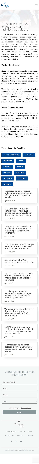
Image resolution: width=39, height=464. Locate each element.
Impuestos (7, 161)
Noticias (6, 172)
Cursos (30, 432)
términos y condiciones (26, 408)
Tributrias (7, 184)
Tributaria (20, 172)
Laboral (21, 161)
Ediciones (22, 432)
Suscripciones (9, 435)
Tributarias (7, 178)
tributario (22, 178)
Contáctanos (30, 435)
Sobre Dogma (11, 432)
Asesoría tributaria (11, 155)
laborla (20, 166)
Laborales (7, 166)
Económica (29, 155)
